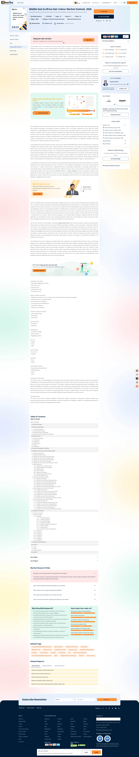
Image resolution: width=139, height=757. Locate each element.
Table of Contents (14, 39)
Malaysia (72, 726)
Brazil (71, 719)
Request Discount (115, 114)
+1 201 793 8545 (122, 53)
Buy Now (104, 11)
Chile (46, 721)
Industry (21, 2)
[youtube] (115, 708)
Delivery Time (106, 125)
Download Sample (43, 113)
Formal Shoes (62, 652)
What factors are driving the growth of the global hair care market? (50, 573)
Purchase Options (108, 41)
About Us (21, 719)
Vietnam (59, 739)
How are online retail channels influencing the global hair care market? (51, 599)
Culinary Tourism (47, 649)
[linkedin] (112, 708)
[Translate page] (124, 3)
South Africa (73, 731)
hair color (35, 46)
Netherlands (48, 729)
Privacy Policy (30, 708)
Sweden (59, 734)
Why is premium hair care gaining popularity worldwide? (47, 590)
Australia (59, 719)
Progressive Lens (73, 649)
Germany (59, 724)
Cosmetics (39, 231)
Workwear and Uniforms (72, 646)
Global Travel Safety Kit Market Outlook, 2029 (42, 670)
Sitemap (39, 708)
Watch (56, 655)
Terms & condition (23, 736)
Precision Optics (91, 655)
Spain (46, 734)
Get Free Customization (115, 71)
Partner (20, 726)
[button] (120, 3)
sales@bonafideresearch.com (104, 730)
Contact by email (109, 56)
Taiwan (85, 734)
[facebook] (103, 708)
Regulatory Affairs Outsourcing (68, 655)
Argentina (47, 719)
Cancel (86, 752)
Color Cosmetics (44, 652)
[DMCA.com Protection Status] (81, 745)
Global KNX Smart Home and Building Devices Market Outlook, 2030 (47, 684)
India (71, 724)
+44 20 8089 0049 (109, 53)
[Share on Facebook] (103, 20)
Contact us (21, 741)
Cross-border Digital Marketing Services (41, 646)
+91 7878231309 (122, 49)
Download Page (36, 23)
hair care (88, 52)
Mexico (85, 726)
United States (48, 739)
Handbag (53, 652)
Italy (46, 726)
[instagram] (109, 708)
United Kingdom (87, 736)
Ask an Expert (37, 194)
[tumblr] (118, 708)
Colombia (72, 721)
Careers (20, 724)
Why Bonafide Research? (16, 47)
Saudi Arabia (60, 731)
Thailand (47, 736)
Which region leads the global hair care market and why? (47, 595)
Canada (85, 719)
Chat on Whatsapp (109, 49)
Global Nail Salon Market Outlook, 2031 (40, 673)
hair (56, 48)
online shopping (72, 171)
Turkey (59, 736)
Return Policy (22, 734)
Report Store (132, 2)
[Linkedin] (83, 191)
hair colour (71, 144)
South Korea (86, 731)
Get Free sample (104, 16)
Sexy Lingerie (84, 646)
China (58, 721)
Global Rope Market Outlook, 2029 (39, 677)
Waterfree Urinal (36, 649)
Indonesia (85, 724)
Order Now (89, 40)
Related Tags (13, 50)
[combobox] (126, 36)
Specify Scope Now (39, 270)
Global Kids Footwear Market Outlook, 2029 (41, 680)
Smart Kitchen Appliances (80, 652)
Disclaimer (22, 708)
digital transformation (64, 223)
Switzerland (73, 734)
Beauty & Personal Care (74, 19)
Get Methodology (115, 158)
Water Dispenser (59, 646)
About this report (14, 35)
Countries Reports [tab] (59, 665)
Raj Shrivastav (60, 23)
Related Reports (14, 54)
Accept (96, 752)
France (46, 724)
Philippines (60, 729)
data (39, 386)
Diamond (81, 655)
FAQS (20, 739)
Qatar (84, 729)
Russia (46, 731)
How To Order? (22, 731)
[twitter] (106, 708)
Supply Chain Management (86, 649)
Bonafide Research (36, 16)
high (48, 173)
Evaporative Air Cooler (60, 649)
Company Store (86, 2)
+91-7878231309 (101, 727)
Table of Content (35, 419)
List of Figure (34, 561)
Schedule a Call (48, 23)
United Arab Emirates (75, 736)
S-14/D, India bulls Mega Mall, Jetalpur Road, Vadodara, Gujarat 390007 (108, 724)
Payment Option (107, 141)
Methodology (22, 721)
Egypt (84, 721)
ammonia (42, 130)
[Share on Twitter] (106, 20)
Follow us (98, 708)
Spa (69, 652)
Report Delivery (106, 143)
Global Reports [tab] (36, 665)
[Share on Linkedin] (110, 20)
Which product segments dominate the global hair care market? (49, 585)
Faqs (11, 43)
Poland (72, 729)
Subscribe (106, 699)
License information (24, 729)
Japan (58, 726)
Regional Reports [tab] (47, 665)
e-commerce (57, 171)
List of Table (33, 557)
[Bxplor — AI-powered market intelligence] (77, 2)
